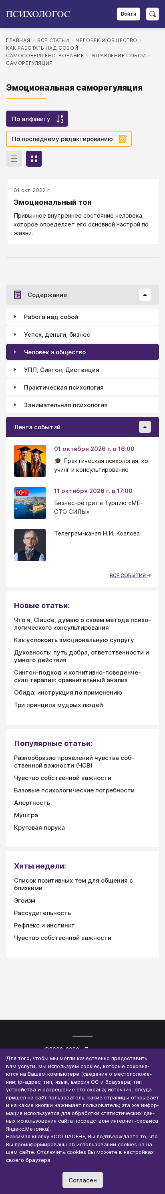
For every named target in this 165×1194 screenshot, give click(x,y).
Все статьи (53, 40)
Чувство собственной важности (62, 778)
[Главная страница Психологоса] (41, 14)
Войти (128, 14)
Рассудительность (42, 913)
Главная (18, 40)
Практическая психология (64, 387)
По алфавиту (31, 119)
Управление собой (118, 56)
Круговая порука (39, 827)
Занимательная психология (66, 405)
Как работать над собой (42, 48)
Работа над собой (51, 317)
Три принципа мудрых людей (58, 705)
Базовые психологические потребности (74, 790)
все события (128, 575)
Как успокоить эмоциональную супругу (74, 640)
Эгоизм (24, 900)
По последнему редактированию (62, 139)
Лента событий (37, 427)
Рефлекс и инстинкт (44, 925)
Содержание (47, 295)
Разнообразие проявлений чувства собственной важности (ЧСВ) (74, 761)
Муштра (26, 815)
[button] (145, 295)
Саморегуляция (29, 63)
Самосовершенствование (45, 56)
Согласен (82, 1180)
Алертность (32, 802)
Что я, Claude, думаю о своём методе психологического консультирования (82, 623)
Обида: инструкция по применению (68, 692)
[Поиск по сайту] (152, 14)
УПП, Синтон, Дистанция (61, 370)
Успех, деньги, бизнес (57, 334)
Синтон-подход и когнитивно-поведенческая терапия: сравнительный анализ (77, 676)
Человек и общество (106, 40)
